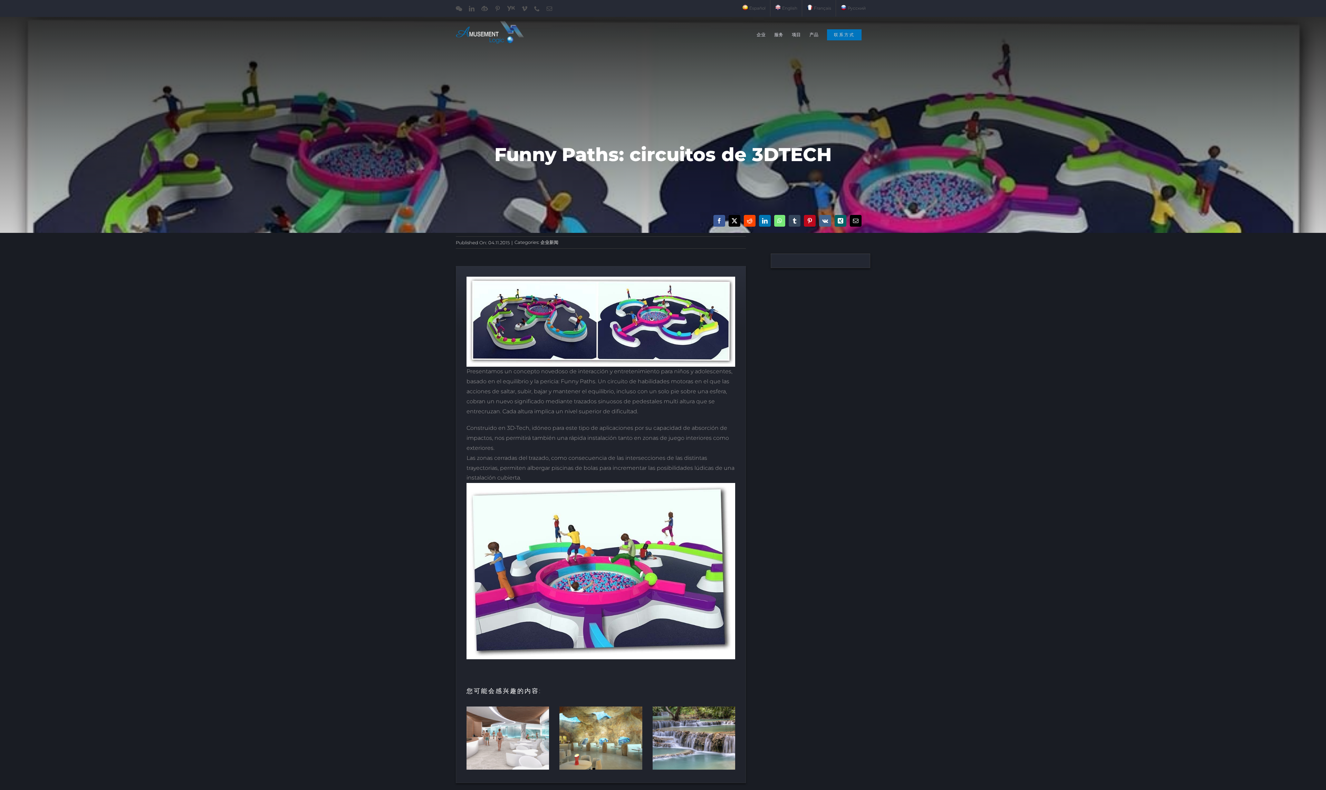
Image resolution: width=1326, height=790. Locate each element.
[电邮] (855, 220)
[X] (734, 220)
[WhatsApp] (779, 220)
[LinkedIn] (764, 220)
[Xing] (840, 220)
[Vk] (825, 220)
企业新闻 (549, 242)
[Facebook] (719, 220)
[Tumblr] (794, 220)
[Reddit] (749, 220)
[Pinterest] (809, 220)
